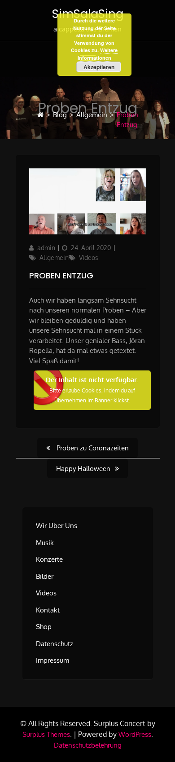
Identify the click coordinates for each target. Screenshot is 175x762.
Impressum (52, 660)
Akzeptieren (98, 67)
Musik (45, 542)
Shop (44, 626)
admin (46, 247)
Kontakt (48, 610)
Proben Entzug (61, 275)
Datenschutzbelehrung (88, 745)
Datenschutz (54, 643)
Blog (60, 114)
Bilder (44, 576)
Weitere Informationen (98, 54)
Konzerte (49, 559)
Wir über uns (56, 525)
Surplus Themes (46, 734)
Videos (88, 257)
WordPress (134, 734)
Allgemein (91, 114)
